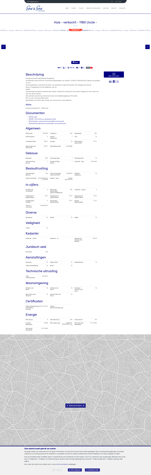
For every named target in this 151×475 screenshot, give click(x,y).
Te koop (73, 8)
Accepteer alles (93, 470)
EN (120, 1)
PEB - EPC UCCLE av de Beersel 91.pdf (43, 119)
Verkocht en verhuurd (93, 8)
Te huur (81, 8)
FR (116, 1)
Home (67, 8)
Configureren (58, 470)
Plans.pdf (33, 117)
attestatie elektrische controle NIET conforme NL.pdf (48, 123)
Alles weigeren (75, 470)
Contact (114, 8)
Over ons (106, 8)
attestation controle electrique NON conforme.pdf (47, 121)
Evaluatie (122, 8)
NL (123, 1)
